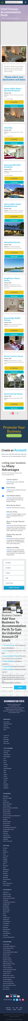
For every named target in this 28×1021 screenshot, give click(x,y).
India (5, 772)
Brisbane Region (7, 821)
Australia (6, 752)
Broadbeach (6, 906)
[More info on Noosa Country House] (14, 383)
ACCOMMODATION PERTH (14, 701)
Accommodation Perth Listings (14, 1019)
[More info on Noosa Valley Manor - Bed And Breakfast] (14, 117)
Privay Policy (7, 743)
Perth (4, 854)
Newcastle (5, 865)
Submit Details (14, 587)
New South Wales (7, 798)
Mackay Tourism (7, 965)
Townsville (5, 875)
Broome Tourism (7, 958)
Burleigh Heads (6, 929)
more (16, 413)
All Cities (5, 848)
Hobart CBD (6, 911)
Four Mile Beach (7, 933)
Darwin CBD (6, 908)
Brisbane (5, 857)
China (14, 1009)
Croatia (5, 766)
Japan (5, 782)
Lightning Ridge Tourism (9, 963)
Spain (5, 762)
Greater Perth (6, 823)
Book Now (15, 102)
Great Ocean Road (7, 841)
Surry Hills (5, 935)
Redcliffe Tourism (7, 959)
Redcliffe (5, 873)
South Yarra (6, 931)
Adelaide (5, 859)
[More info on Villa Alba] (14, 154)
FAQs (5, 729)
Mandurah (5, 877)
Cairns (4, 867)
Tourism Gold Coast (8, 981)
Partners (6, 725)
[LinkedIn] (14, 999)
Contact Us (6, 735)
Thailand (6, 786)
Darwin (4, 863)
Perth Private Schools (8, 948)
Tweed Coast (6, 835)
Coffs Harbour (6, 885)
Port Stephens (6, 825)
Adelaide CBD (6, 904)
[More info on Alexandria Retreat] (14, 267)
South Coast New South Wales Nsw (11, 815)
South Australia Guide (8, 983)
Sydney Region (6, 806)
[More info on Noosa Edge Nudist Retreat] (14, 345)
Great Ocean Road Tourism (9, 969)
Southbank (5, 900)
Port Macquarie (6, 879)
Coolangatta (6, 923)
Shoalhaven (6, 831)
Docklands (5, 927)
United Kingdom (7, 768)
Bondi (4, 913)
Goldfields (5, 839)
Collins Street (6, 917)
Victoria (5, 800)
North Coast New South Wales (10, 808)
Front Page (6, 739)
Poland (5, 776)
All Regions (5, 796)
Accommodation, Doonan (12, 18)
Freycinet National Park (8, 937)
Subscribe (6, 741)
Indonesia (6, 784)
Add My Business (14, 435)
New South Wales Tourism (9, 985)
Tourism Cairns (6, 973)
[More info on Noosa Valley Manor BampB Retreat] (14, 231)
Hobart (4, 881)
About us (6, 737)
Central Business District (9, 902)
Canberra (5, 861)
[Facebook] (20, 999)
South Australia (6, 813)
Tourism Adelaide (7, 979)
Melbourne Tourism (7, 961)
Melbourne (5, 852)
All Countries (7, 750)
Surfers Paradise (7, 896)
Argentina (6, 788)
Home (3, 18)
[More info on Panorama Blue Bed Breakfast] (14, 193)
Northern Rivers (7, 811)
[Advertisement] (14, 33)
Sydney (5, 850)
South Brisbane (6, 921)
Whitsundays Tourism (8, 975)
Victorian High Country (8, 829)
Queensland (6, 802)
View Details (14, 106)
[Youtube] (23, 999)
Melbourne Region (7, 804)
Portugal (6, 778)
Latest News (7, 727)
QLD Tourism (6, 989)
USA (17, 1007)
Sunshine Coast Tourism (9, 977)
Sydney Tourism (7, 954)
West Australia (6, 809)
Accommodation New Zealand (10, 952)
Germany (6, 764)
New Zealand (7, 756)
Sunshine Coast (7, 817)
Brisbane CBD (6, 909)
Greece (5, 774)
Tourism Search (6, 950)
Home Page (6, 722)
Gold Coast (5, 856)
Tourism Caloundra (7, 967)
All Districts (6, 892)
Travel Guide (6, 944)
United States (7, 754)
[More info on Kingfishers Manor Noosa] (14, 307)
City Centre (6, 925)
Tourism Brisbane (7, 971)
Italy (5, 758)
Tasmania (5, 819)
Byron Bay (5, 871)
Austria (5, 780)
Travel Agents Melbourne (9, 946)
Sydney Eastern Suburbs (9, 898)
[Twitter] (17, 999)
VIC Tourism (6, 987)
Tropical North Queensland (9, 827)
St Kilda (5, 915)
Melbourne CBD (7, 894)
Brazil (5, 770)
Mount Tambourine (7, 883)
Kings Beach (6, 919)
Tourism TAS (6, 956)
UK (13, 1007)
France (5, 760)
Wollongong (6, 869)
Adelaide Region (7, 837)
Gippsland (5, 833)
